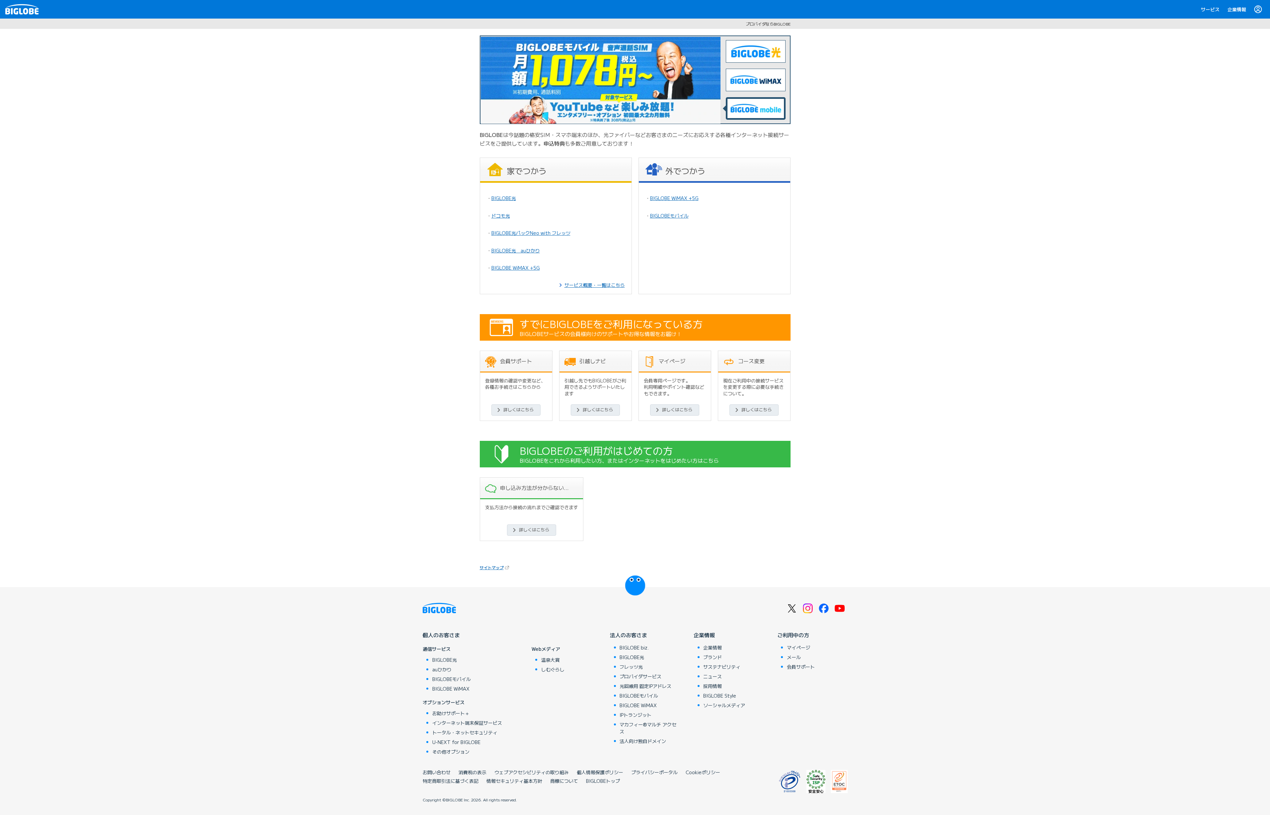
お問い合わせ (437, 772)
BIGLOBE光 (503, 198)
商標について (564, 781)
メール (794, 657)
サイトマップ (495, 567)
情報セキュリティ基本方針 (514, 781)
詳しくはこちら (518, 409)
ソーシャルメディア (724, 705)
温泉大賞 (550, 659)
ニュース (712, 676)
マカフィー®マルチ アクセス (648, 728)
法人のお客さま (628, 635)
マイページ (798, 647)
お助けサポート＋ (450, 713)
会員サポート (801, 666)
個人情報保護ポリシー (600, 772)
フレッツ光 (631, 666)
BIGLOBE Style (719, 695)
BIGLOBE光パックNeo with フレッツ (530, 233)
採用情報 (712, 686)
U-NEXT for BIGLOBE (456, 742)
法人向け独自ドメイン (643, 741)
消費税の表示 (472, 772)
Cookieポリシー (703, 772)
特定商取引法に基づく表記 (450, 781)
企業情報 (1237, 9)
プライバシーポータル (654, 772)
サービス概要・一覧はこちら (594, 285)
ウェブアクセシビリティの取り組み (531, 772)
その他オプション (450, 751)
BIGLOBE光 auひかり (515, 250)
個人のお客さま (441, 635)
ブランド (712, 657)
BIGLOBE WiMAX (450, 688)
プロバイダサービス (640, 676)
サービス (1210, 9)
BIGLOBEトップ (603, 781)
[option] (600, 80)
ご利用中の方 (793, 635)
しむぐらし (552, 669)
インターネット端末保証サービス (467, 722)
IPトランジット (635, 715)
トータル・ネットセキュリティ (464, 732)
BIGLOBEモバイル (669, 215)
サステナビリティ (721, 666)
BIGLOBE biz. (634, 647)
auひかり (442, 669)
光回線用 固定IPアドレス (645, 686)
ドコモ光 (500, 215)
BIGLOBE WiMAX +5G (515, 267)
